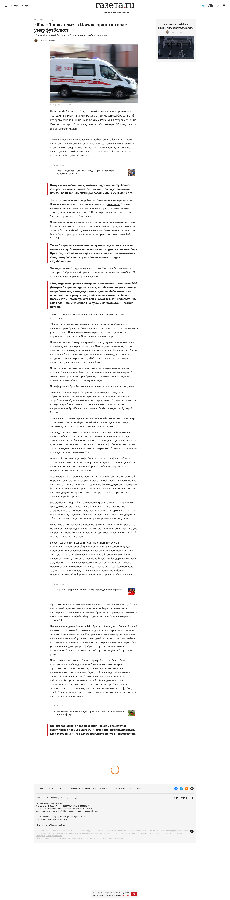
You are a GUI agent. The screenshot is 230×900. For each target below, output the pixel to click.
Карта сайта (62, 788)
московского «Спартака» (83, 462)
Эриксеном (113, 204)
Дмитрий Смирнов (79, 155)
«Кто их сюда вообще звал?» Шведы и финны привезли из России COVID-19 (86, 172)
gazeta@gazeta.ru (60, 819)
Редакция (40, 788)
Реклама (51, 788)
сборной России (77, 502)
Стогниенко (57, 422)
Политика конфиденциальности (129, 788)
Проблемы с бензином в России (116, 12)
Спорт (25, 5)
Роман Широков (96, 502)
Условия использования (102, 788)
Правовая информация (80, 788)
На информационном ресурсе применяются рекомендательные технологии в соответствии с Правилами (79, 838)
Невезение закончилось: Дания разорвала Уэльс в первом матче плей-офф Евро (90, 713)
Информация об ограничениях (49, 835)
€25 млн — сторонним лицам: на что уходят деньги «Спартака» (89, 589)
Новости (15, 5)
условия (125, 895)
